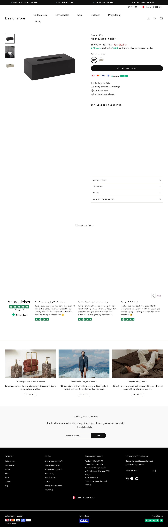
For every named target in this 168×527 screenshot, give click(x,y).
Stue (6, 473)
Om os (47, 481)
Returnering (49, 473)
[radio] (94, 60)
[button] (159, 296)
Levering (98, 186)
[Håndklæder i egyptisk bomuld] (84, 363)
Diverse (8, 481)
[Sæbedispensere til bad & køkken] (30, 363)
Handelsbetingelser (52, 465)
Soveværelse (9, 465)
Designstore (15, 18)
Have (7, 477)
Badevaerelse (10, 461)
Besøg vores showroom (53, 485)
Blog (6, 485)
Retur (96, 193)
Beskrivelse (100, 180)
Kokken (7, 469)
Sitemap (88, 484)
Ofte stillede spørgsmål (53, 461)
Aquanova (97, 35)
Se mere (30, 395)
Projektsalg (49, 489)
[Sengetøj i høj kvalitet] (137, 363)
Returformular (50, 477)
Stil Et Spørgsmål (104, 199)
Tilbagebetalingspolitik (53, 469)
